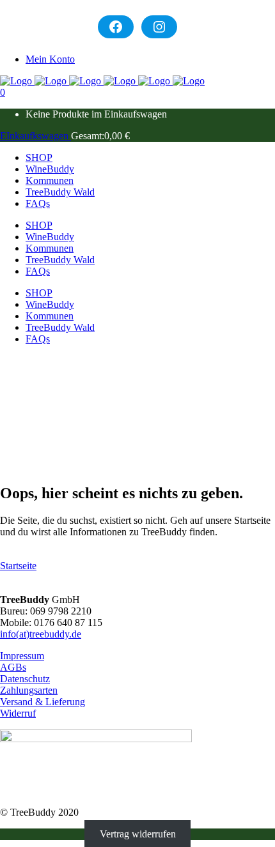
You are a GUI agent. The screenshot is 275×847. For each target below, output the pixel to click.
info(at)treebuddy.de (40, 634)
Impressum (22, 655)
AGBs (13, 667)
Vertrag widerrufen (138, 833)
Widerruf (18, 713)
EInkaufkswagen (35, 135)
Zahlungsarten (29, 690)
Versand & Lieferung (42, 701)
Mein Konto (50, 59)
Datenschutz (25, 678)
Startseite (18, 565)
